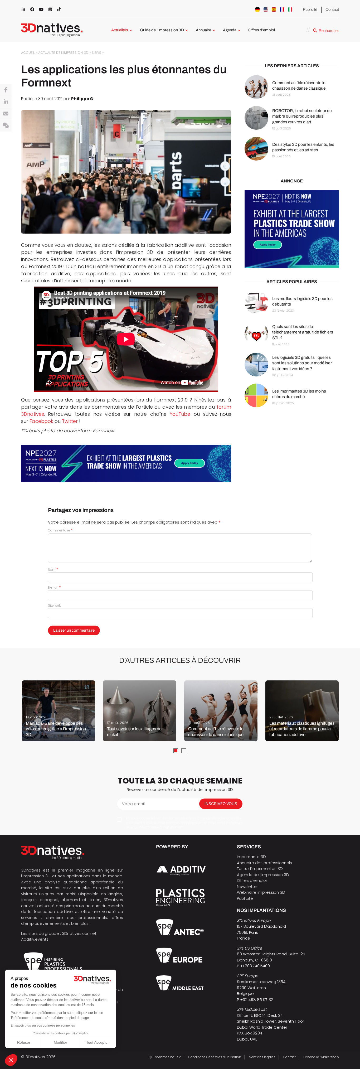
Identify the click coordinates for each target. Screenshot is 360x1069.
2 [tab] (183, 750)
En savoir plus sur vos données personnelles (43, 1025)
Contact (332, 9)
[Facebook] (6, 90)
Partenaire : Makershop (321, 1057)
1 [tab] (175, 750)
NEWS (96, 52)
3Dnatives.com (76, 933)
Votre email (133, 803)
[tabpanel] (58, 710)
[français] (282, 9)
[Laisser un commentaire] (6, 126)
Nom (53, 569)
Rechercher (329, 30)
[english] (266, 9)
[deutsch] (257, 9)
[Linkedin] (6, 102)
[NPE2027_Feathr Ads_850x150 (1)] (126, 463)
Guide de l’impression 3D (162, 30)
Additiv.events (34, 939)
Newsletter (247, 886)
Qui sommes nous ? (165, 1057)
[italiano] (290, 9)
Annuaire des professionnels (264, 862)
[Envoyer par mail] (6, 114)
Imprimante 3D (251, 856)
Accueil (28, 52)
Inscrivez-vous (221, 803)
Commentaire (60, 530)
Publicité (310, 9)
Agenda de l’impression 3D (263, 874)
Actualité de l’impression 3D (63, 52)
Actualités (119, 30)
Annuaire (203, 30)
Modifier (60, 1042)
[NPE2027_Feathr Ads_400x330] (292, 230)
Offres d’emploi (261, 30)
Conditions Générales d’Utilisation (214, 1057)
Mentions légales (262, 1057)
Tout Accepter (97, 1042)
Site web (54, 605)
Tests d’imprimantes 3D (260, 868)
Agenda (229, 30)
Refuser (23, 1042)
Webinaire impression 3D (261, 892)
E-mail (54, 587)
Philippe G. (82, 98)
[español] (274, 9)
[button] (11, 1060)
